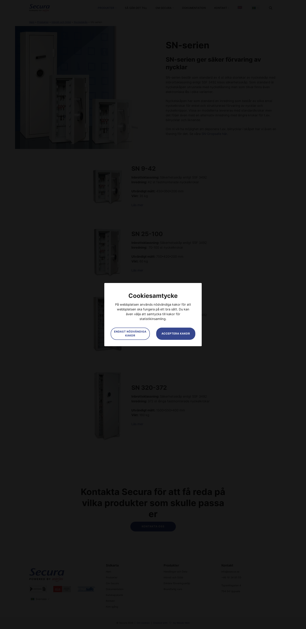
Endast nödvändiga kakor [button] (130, 333)
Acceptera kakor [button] (176, 333)
